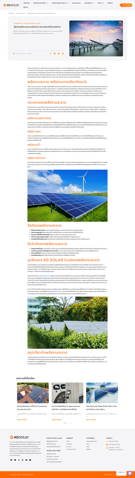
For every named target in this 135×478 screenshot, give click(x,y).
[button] (17, 401)
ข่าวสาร (100, 3)
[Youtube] (26, 460)
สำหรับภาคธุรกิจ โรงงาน (59, 3)
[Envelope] (30, 460)
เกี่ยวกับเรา (26, 3)
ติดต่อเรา (110, 3)
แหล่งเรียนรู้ (87, 3)
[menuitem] (26, 7)
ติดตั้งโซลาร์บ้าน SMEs (54, 451)
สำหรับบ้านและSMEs (40, 3)
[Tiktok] (22, 460)
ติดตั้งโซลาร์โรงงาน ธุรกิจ (54, 438)
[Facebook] (11, 460)
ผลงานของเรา (76, 3)
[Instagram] (18, 460)
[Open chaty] (129, 473)
